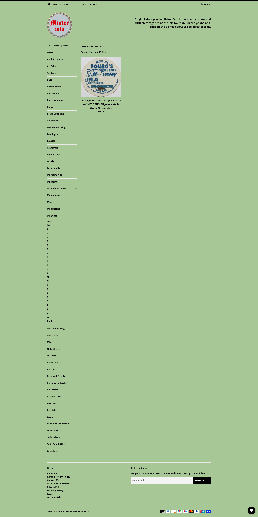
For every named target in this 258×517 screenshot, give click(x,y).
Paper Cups (53, 362)
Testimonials (54, 497)
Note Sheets (53, 348)
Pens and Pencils (56, 376)
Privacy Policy (54, 487)
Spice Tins (52, 450)
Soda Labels (53, 437)
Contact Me (53, 480)
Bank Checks (54, 86)
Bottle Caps (62, 93)
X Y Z (49, 321)
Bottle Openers (55, 100)
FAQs (50, 493)
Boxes (50, 106)
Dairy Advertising (56, 127)
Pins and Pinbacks (57, 382)
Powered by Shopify (81, 511)
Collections (53, 120)
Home (50, 52)
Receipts (51, 410)
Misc (49, 342)
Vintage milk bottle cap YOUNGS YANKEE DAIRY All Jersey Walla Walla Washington (101, 104)
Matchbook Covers (62, 188)
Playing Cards (54, 396)
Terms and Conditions (59, 483)
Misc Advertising (56, 328)
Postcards (52, 403)
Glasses (51, 140)
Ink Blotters (53, 154)
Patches (51, 369)
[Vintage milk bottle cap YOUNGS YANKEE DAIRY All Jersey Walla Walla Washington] (101, 77)
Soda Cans (52, 430)
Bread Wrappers (55, 113)
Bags (49, 79)
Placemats (52, 389)
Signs (50, 416)
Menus (50, 202)
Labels (50, 161)
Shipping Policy (55, 490)
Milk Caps (61, 215)
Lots (49, 225)
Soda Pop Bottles (56, 444)
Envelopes (52, 134)
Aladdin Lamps (55, 59)
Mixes (49, 221)
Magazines (52, 181)
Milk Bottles (53, 208)
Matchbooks (53, 195)
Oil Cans (51, 355)
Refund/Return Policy (58, 476)
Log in (83, 4)
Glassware (52, 147)
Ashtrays (52, 72)
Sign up (93, 4)
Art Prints (52, 66)
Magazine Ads (62, 174)
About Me (52, 473)
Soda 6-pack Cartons (58, 423)
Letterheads (53, 168)
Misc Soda (52, 335)
